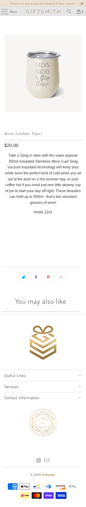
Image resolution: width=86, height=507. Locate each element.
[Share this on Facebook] (36, 277)
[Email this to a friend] (61, 277)
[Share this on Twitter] (24, 277)
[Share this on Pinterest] (49, 277)
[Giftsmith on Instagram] (38, 461)
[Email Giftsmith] (47, 461)
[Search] (69, 11)
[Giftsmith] (43, 11)
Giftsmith (48, 475)
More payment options (43, 250)
